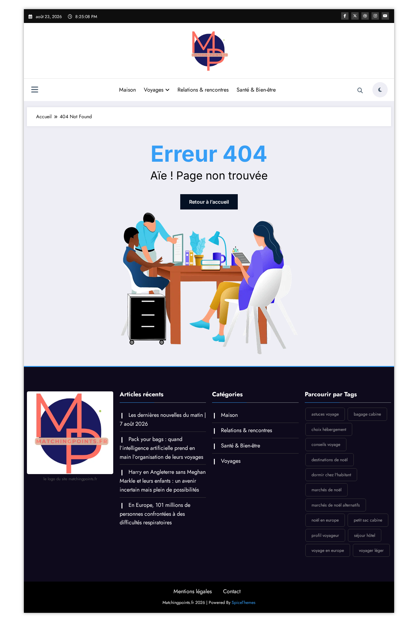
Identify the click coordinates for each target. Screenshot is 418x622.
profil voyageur (325, 535)
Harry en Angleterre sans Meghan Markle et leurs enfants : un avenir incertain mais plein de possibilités (163, 481)
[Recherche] (360, 90)
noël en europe (325, 520)
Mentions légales (193, 591)
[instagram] (375, 16)
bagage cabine (367, 414)
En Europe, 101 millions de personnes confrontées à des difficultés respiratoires (155, 514)
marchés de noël (326, 490)
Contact (232, 591)
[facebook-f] (345, 16)
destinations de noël (330, 460)
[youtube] (385, 16)
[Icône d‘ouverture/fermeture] (34, 90)
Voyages (153, 90)
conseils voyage (326, 444)
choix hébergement (329, 429)
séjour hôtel (364, 535)
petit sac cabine (368, 520)
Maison (127, 90)
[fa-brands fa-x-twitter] (355, 16)
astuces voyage (325, 414)
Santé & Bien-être (256, 90)
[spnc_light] (380, 89)
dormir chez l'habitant (331, 475)
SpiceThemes (244, 602)
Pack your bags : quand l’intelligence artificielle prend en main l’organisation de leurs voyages (161, 448)
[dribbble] (365, 16)
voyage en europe (328, 550)
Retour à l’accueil (209, 202)
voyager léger (371, 550)
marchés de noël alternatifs (336, 505)
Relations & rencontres (203, 90)
